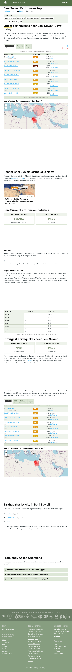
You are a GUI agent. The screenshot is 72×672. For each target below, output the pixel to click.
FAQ (20, 21)
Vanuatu (30, 661)
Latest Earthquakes (18, 3)
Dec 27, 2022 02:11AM (11, 75)
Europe (4, 647)
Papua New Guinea (34, 649)
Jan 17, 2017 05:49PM (11, 93)
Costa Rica (31, 634)
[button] (6, 105)
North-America (7, 649)
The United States (34, 656)
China (39, 631)
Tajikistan (39, 651)
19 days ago (10, 57)
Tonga (39, 658)
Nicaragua (31, 646)
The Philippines (33, 653)
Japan (40, 641)
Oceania (5, 651)
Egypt (21, 11)
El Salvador (39, 634)
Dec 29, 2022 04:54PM (12, 70)
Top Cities (57, 636)
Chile (35, 631)
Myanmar (36, 644)
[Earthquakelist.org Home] (7, 3)
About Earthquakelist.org (60, 645)
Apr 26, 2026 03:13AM (11, 61)
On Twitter (57, 651)
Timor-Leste (32, 658)
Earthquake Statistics (33, 18)
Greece (30, 636)
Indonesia (31, 641)
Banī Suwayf (54, 63)
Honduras (31, 639)
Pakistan (38, 646)
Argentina (39, 629)
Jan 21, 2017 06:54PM (11, 88)
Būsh (51, 58)
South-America (7, 653)
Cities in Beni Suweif (11, 21)
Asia (3, 644)
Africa (4, 640)
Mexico (30, 644)
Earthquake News (17, 178)
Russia (34, 651)
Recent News (21, 18)
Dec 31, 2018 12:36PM (11, 84)
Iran (36, 641)
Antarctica (5, 642)
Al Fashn (12, 514)
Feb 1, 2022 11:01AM (10, 79)
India (36, 639)
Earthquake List (9, 11)
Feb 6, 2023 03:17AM (11, 66)
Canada (30, 631)
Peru (29, 651)
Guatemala (36, 636)
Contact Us (57, 649)
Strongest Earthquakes (47, 18)
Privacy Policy (58, 653)
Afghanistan (32, 629)
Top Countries (58, 633)
